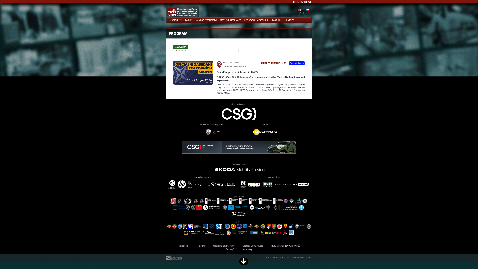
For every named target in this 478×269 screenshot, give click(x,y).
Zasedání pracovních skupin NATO (237, 72)
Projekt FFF (175, 20)
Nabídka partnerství (206, 20)
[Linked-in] (305, 1)
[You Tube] (309, 1)
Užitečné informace (230, 20)
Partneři (276, 20)
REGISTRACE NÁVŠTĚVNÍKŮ (256, 20)
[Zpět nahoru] (468, 261)
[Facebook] (294, 1)
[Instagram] (302, 1)
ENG (299, 12)
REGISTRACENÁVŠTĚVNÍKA (181, 47)
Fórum (188, 20)
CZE (307, 12)
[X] (298, 1)
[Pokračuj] (243, 261)
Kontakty (289, 20)
